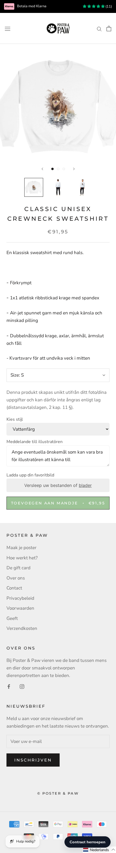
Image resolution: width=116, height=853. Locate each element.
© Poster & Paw (58, 793)
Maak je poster (21, 548)
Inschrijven (33, 760)
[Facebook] (8, 686)
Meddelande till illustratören (34, 442)
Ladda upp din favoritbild (30, 475)
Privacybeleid (20, 598)
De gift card (18, 568)
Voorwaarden (20, 608)
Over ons (15, 578)
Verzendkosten (21, 628)
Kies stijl (14, 419)
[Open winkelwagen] (109, 28)
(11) (108, 6)
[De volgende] (74, 169)
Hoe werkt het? (22, 558)
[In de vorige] (42, 169)
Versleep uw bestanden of (58, 485)
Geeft (12, 618)
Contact (14, 588)
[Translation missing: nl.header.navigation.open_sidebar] (7, 28)
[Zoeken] (99, 28)
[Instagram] (22, 686)
